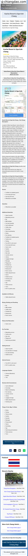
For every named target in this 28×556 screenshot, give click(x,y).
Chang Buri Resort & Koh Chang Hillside (14, 499)
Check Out (7, 101)
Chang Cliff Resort (10, 517)
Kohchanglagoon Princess (11, 504)
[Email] (19, 450)
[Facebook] (10, 450)
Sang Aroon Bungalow (10, 488)
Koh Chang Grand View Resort (12, 491)
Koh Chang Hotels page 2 (14, 527)
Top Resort (10, 514)
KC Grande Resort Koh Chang (11, 509)
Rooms (6, 107)
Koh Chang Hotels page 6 (14, 530)
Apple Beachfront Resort (10, 496)
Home (3, 5)
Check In (7, 95)
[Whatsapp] (24, 450)
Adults (12, 107)
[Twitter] (15, 450)
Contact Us (8, 5)
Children (19, 107)
